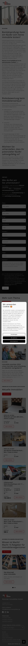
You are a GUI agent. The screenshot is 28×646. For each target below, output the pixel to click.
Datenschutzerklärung (12, 327)
